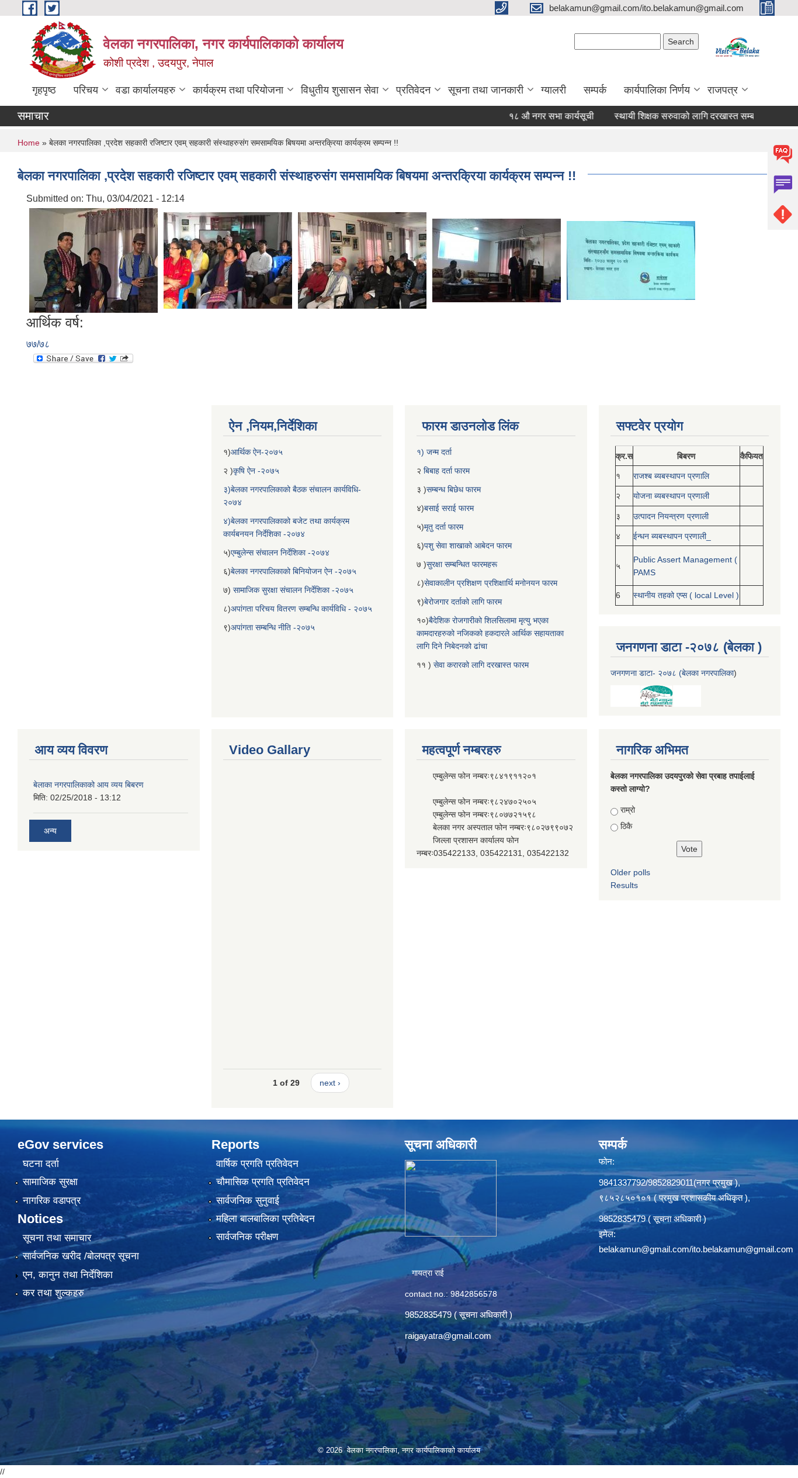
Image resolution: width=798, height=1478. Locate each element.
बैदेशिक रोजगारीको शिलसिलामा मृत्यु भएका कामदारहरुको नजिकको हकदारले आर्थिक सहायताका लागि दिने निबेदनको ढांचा (490, 633)
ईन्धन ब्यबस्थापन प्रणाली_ (672, 536)
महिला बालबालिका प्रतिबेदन (265, 1218)
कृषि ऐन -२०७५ (256, 470)
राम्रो (627, 809)
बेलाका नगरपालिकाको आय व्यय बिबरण (88, 784)
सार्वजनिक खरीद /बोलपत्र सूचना (81, 1256)
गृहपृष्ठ (44, 90)
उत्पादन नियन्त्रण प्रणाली (671, 516)
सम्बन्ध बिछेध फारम (453, 489)
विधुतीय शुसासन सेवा (340, 90)
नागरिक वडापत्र (52, 1200)
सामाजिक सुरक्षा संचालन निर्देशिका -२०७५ (293, 590)
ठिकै (626, 826)
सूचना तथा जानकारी (485, 90)
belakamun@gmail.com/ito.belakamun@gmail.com (696, 1249)
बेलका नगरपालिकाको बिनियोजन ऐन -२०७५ (293, 571)
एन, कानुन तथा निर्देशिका (68, 1274)
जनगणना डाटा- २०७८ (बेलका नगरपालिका (672, 673)
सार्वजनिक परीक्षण (247, 1236)
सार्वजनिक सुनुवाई (247, 1200)
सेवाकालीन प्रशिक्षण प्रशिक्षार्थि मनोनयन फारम (490, 583)
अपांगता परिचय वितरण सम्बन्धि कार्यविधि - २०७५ (301, 608)
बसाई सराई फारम (450, 508)
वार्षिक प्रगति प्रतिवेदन (257, 1163)
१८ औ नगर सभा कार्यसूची (520, 116)
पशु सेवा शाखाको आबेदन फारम (468, 545)
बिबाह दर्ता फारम (445, 470)
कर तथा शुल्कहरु (53, 1293)
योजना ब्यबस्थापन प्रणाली (671, 495)
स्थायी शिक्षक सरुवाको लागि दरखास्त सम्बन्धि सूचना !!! (674, 116)
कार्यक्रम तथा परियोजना (238, 90)
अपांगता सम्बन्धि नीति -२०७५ (273, 627)
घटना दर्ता (41, 1163)
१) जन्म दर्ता (434, 452)
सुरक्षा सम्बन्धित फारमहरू (461, 564)
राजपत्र (722, 90)
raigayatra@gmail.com (448, 1336)
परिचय (86, 90)
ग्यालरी (553, 90)
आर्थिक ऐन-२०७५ (258, 452)
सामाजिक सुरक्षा (50, 1181)
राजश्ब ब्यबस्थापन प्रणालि (671, 476)
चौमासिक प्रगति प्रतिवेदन (263, 1181)
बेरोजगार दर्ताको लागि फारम (463, 601)
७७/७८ (38, 344)
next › (330, 1082)
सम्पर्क (595, 90)
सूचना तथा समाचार (57, 1238)
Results (624, 885)
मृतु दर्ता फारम (443, 526)
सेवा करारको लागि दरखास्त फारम (481, 664)
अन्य (50, 830)
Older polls (630, 872)
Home (29, 142)
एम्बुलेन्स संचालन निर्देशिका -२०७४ (280, 552)
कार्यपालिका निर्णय (657, 90)
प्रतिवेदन (413, 90)
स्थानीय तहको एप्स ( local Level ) (686, 595)
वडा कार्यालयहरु (145, 90)
